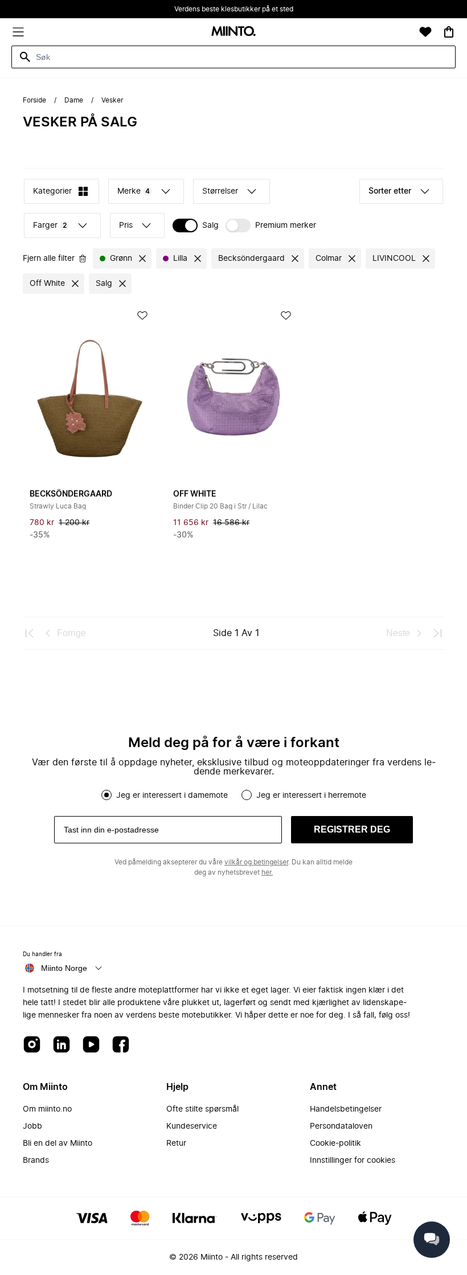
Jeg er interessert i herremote (311, 796)
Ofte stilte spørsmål (202, 1109)
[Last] (437, 633)
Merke (133, 191)
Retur (176, 1143)
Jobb (32, 1126)
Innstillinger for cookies (352, 1161)
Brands (36, 1161)
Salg (210, 225)
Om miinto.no (47, 1109)
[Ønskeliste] (425, 32)
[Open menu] (18, 32)
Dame (73, 100)
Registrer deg (352, 829)
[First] (29, 633)
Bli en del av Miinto (57, 1143)
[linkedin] (61, 1045)
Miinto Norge (64, 968)
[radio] (106, 795)
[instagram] (32, 1045)
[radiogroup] (233, 795)
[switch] (196, 225)
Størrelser (220, 191)
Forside (34, 100)
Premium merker (285, 225)
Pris (126, 225)
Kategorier (52, 191)
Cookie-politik (335, 1143)
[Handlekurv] (448, 32)
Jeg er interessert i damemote (172, 796)
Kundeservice (191, 1126)
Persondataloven (341, 1126)
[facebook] (121, 1045)
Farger (50, 225)
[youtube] (91, 1045)
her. (267, 872)
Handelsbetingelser (346, 1109)
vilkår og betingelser (256, 862)
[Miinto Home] (233, 32)
